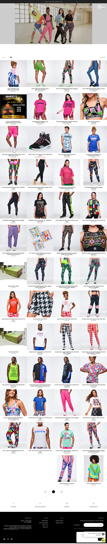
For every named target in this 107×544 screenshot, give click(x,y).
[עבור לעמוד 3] (45, 491)
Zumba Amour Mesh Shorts (40, 319)
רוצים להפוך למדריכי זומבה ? (40, 506)
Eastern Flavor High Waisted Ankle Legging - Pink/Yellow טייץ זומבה (93, 451)
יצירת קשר (15, 7)
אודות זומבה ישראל (32, 7)
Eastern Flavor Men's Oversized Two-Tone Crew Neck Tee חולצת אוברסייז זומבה (40, 385)
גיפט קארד (22, 7)
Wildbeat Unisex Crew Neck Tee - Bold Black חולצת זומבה (40, 221)
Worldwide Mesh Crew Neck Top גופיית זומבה (93, 220)
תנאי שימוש (45, 525)
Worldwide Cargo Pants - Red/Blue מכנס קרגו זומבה (13, 188)
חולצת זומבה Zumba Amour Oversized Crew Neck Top (40, 352)
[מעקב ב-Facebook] (12, 539)
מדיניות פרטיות (59, 521)
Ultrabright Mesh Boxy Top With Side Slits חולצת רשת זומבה (67, 122)
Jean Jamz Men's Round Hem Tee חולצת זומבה (66, 155)
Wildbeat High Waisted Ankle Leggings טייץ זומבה (13, 221)
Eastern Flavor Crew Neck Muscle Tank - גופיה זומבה (40, 451)
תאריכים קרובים (69, 7)
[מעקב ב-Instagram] (8, 539)
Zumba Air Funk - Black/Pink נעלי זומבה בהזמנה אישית (40, 155)
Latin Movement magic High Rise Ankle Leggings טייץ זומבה (94, 287)
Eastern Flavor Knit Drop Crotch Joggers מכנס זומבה (67, 418)
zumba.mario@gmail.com (11, 528)
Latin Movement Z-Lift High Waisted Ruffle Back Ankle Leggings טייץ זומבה (67, 287)
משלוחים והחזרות (43, 523)
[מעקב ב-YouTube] (4, 539)
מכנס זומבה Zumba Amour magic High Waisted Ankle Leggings (67, 352)
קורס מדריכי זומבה (79, 7)
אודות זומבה (45, 521)
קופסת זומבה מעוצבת (13, 286)
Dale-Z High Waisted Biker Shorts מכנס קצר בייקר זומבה (40, 89)
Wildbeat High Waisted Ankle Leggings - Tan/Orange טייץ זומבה (67, 254)
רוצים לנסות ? (67, 506)
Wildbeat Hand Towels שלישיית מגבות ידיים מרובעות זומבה (40, 254)
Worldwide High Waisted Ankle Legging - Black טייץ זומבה (40, 188)
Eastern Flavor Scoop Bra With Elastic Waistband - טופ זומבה (13, 418)
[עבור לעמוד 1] (61, 491)
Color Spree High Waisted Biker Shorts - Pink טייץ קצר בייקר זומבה (13, 155)
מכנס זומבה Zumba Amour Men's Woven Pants (93, 319)
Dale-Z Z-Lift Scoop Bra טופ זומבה (94, 122)
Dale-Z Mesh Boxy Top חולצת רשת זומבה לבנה (13, 89)
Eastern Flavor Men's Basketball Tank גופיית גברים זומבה (13, 385)
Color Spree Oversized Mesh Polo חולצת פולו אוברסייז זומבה (66, 188)
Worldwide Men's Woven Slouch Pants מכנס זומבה (67, 221)
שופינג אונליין (13, 506)
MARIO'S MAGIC (51, 7)
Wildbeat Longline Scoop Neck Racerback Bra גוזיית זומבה (94, 254)
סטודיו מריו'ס (60, 7)
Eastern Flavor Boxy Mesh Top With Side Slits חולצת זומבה (93, 385)
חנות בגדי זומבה (90, 7)
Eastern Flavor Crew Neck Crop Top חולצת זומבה (94, 418)
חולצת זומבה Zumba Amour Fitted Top (67, 319)
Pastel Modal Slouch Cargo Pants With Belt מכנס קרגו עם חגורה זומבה (13, 254)
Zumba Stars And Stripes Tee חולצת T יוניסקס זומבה (93, 155)
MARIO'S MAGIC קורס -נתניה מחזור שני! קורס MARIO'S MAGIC (13, 122)
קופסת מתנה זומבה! (13, 352)
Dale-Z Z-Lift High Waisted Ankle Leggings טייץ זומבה (67, 89)
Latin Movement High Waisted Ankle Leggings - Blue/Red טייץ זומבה (40, 287)
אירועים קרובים (41, 7)
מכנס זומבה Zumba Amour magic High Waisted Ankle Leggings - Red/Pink (94, 352)
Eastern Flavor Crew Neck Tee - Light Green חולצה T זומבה (67, 451)
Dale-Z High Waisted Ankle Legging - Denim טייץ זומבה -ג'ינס (94, 89)
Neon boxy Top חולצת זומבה (94, 483)
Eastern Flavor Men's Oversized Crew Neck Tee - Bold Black (67, 385)
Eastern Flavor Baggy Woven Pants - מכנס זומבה (13, 451)
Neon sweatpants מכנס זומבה (66, 483)
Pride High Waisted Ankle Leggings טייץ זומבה (94, 188)
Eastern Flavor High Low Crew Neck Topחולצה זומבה (40, 418)
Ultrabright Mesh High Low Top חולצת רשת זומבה (40, 122)
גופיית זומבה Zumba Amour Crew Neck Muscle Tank (13, 319)
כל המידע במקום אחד (93, 506)
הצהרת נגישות (59, 523)
